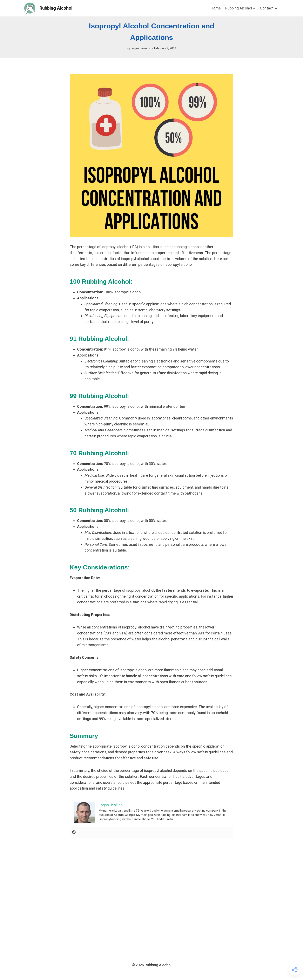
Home (216, 8)
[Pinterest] (74, 832)
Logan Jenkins (140, 48)
